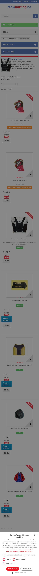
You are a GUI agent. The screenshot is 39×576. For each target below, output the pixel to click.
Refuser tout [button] (27, 569)
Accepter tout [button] (12, 569)
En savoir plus (28, 549)
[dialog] (19, 288)
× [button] (37, 534)
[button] (19, 551)
